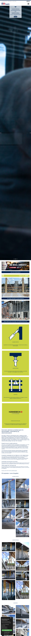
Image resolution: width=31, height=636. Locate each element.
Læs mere (15, 17)
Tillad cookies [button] (7, 630)
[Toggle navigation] (28, 4)
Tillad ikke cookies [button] (7, 632)
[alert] (7, 626)
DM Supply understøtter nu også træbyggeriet (15, 298)
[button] (1, 133)
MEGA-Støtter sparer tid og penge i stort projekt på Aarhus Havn (15, 321)
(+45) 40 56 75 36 (4, 1)
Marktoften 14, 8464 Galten (12, 1)
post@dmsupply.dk (14, 470)
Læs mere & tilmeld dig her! (15, 272)
